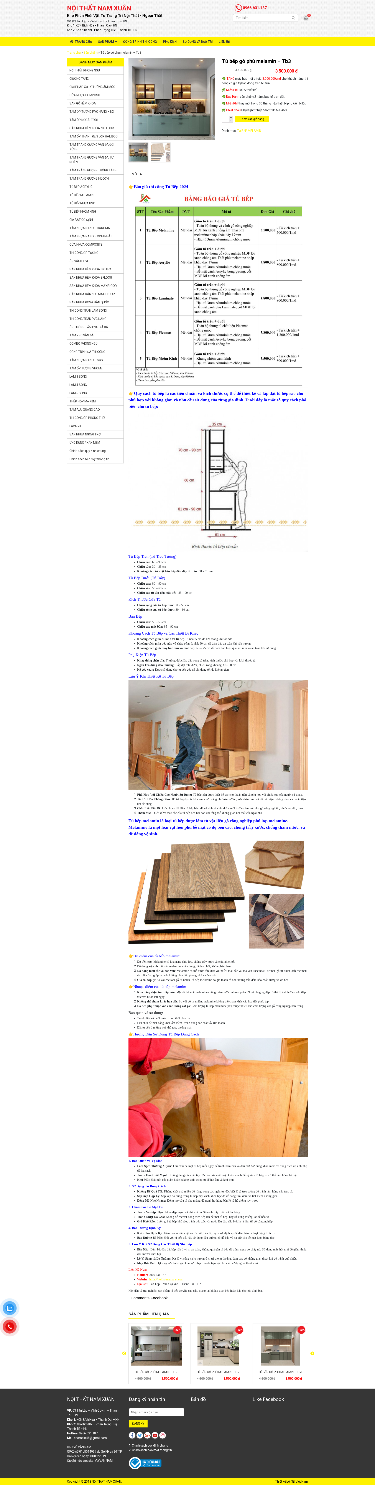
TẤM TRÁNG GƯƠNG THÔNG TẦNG (93, 170)
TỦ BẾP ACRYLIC (80, 187)
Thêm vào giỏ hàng (252, 119)
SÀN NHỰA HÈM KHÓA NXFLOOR (91, 128)
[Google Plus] (147, 1435)
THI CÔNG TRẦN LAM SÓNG (88, 310)
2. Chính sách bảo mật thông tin (150, 1450)
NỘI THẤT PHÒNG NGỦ (84, 70)
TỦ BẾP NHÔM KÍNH (82, 211)
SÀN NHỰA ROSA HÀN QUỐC (89, 302)
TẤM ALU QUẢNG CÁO (84, 409)
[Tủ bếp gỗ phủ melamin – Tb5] (156, 1346)
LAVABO (75, 426)
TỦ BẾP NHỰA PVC (82, 203)
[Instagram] (162, 1435)
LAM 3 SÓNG (78, 376)
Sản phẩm (91, 52)
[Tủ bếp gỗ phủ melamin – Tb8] (218, 1346)
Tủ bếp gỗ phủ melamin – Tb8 (218, 1372)
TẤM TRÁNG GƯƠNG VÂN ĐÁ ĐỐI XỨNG (91, 147)
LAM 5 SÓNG (78, 393)
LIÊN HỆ (224, 41)
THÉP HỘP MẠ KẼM (82, 401)
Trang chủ (74, 52)
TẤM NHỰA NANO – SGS (86, 360)
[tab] (136, 174)
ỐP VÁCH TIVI (78, 261)
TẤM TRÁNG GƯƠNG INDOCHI (89, 178)
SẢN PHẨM (106, 41)
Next (312, 1353)
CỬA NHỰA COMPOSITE (85, 95)
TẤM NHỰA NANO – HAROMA (89, 228)
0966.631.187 (254, 7)
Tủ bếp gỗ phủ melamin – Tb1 (280, 1372)
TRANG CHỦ (83, 41)
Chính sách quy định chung (87, 451)
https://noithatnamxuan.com (166, 1279)
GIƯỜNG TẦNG (79, 78)
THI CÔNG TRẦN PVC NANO (88, 319)
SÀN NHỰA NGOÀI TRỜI (85, 434)
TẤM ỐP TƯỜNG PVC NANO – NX (91, 111)
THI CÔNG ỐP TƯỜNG (83, 253)
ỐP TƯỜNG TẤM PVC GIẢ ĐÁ (88, 327)
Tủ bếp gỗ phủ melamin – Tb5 (156, 1372)
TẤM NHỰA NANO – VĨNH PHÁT (90, 236)
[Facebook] (132, 1435)
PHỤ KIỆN (170, 41)
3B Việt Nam (299, 1481)
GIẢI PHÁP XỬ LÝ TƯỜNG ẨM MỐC (92, 87)
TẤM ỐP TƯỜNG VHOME (86, 368)
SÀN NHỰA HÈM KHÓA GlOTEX (90, 269)
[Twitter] (140, 1435)
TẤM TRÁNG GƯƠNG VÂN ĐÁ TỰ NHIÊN (91, 160)
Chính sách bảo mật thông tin (89, 459)
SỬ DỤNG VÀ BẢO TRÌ (198, 41)
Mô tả (137, 174)
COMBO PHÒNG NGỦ (83, 343)
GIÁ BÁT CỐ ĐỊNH (81, 220)
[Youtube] (155, 1435)
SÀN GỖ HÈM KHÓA (82, 103)
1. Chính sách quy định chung (148, 1445)
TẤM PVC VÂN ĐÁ (81, 335)
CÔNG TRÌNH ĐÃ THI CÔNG (87, 352)
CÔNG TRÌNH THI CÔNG (140, 41)
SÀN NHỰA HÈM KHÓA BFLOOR (90, 277)
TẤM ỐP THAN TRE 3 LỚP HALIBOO (93, 136)
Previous (124, 1353)
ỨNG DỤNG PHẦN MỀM (84, 442)
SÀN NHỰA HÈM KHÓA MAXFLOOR (93, 286)
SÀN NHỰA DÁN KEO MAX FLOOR (92, 294)
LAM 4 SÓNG (78, 385)
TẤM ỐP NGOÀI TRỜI (83, 120)
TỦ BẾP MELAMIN (249, 130)
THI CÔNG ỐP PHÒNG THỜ (87, 418)
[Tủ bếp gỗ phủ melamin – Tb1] (280, 1346)
